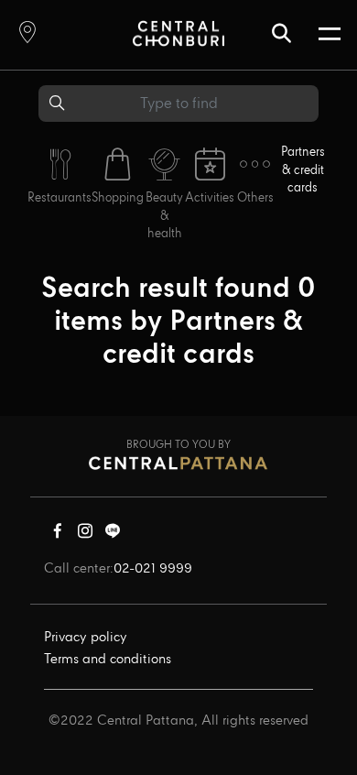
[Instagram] (85, 535)
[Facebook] (58, 535)
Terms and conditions (107, 659)
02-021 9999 (153, 569)
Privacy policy (85, 638)
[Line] (112, 535)
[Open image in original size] (178, 32)
